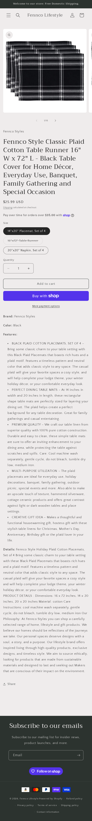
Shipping (7, 207)
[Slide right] (55, 120)
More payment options (46, 306)
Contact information (48, 812)
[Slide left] (36, 120)
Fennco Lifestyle (29, 798)
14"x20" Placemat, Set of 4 (27, 231)
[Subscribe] (78, 755)
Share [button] (11, 684)
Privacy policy (25, 805)
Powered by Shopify (50, 798)
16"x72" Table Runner (25, 242)
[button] (8, 15)
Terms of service (47, 805)
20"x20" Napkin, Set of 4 (26, 250)
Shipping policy (70, 805)
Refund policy (74, 798)
